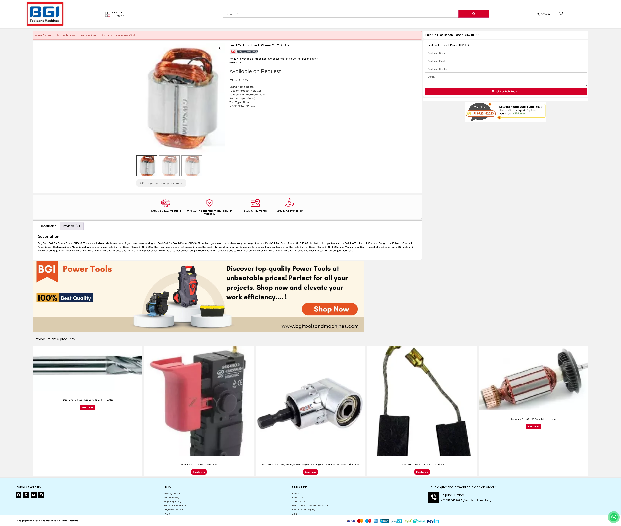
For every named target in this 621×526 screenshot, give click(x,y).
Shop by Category (118, 14)
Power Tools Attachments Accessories (67, 35)
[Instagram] (41, 495)
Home (38, 35)
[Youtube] (34, 495)
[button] (219, 48)
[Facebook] (18, 495)
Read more (87, 407)
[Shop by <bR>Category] (107, 14)
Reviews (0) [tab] (71, 226)
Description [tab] (48, 226)
